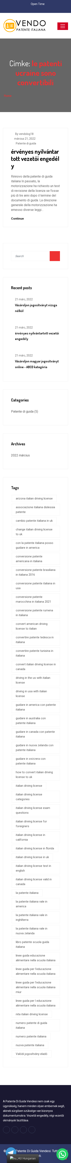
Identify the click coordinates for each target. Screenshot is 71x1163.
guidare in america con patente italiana (36, 707)
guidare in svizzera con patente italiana (31, 761)
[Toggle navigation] (62, 26)
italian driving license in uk (32, 857)
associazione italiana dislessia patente (35, 509)
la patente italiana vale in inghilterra (31, 917)
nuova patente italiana (30, 1045)
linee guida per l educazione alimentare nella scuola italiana (35, 1003)
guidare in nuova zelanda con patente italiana (34, 747)
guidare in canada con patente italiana (35, 734)
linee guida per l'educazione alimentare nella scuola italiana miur (35, 987)
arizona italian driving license (34, 498)
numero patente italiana (31, 1036)
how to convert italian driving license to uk (34, 774)
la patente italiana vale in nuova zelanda (31, 931)
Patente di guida (26, 143)
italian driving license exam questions (33, 810)
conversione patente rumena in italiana (34, 613)
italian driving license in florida (35, 848)
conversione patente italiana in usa (35, 586)
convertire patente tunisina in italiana (34, 653)
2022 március (20, 455)
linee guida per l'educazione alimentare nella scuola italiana (35, 971)
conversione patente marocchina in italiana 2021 (33, 599)
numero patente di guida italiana (31, 1025)
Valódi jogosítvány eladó (31, 1054)
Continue (18, 218)
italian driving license (29, 785)
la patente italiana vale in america (31, 904)
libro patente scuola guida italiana (32, 944)
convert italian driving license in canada (36, 667)
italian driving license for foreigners (31, 824)
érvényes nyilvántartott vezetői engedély (35, 158)
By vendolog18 (24, 133)
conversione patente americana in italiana (29, 559)
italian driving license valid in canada (34, 882)
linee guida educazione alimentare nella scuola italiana (35, 958)
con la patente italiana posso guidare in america (34, 545)
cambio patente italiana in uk (34, 520)
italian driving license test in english (33, 868)
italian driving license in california (30, 837)
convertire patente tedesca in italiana (35, 640)
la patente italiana (27, 893)
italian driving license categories (29, 797)
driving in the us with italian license (33, 680)
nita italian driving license (32, 1014)
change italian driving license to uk (34, 532)
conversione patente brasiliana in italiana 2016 (35, 572)
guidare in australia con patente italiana (31, 720)
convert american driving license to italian (32, 626)
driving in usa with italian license (31, 694)
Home (7, 96)
